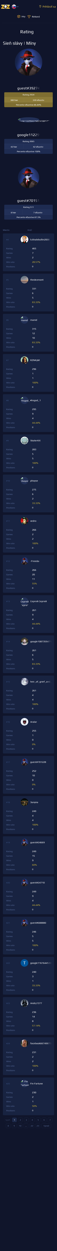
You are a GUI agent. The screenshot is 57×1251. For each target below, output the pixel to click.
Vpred (46, 1126)
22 (32, 1126)
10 (20, 1126)
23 (38, 1126)
